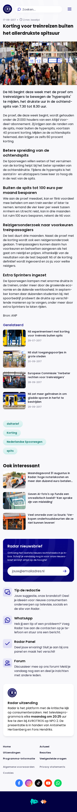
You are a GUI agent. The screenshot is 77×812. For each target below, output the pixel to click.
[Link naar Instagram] (29, 783)
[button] (69, 9)
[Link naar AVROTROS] (34, 801)
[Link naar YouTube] (48, 783)
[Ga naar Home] (7, 9)
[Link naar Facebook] (19, 783)
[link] (13, 423)
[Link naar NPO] (44, 801)
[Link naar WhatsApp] (58, 783)
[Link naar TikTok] (38, 783)
